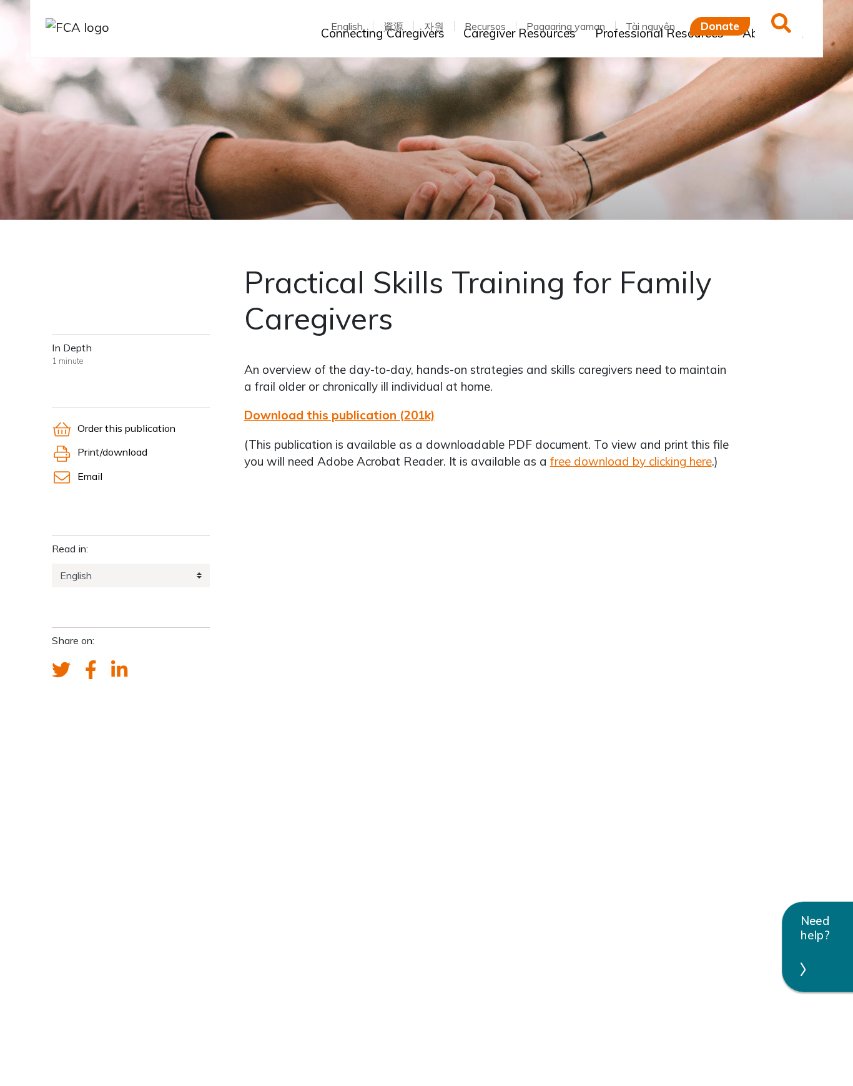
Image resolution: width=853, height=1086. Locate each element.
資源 (393, 26)
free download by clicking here (631, 461)
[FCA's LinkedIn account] (119, 670)
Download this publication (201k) (339, 415)
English (347, 26)
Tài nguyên (650, 26)
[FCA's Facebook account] (91, 670)
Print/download (112, 452)
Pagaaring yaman (565, 26)
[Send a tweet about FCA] (61, 670)
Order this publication (126, 428)
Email (89, 476)
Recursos (485, 26)
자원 (434, 26)
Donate (720, 25)
